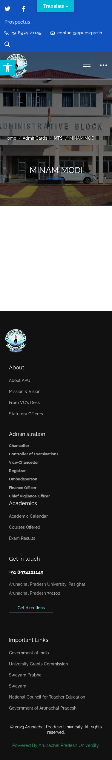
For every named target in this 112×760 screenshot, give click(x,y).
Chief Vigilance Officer (29, 496)
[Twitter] (9, 621)
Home (10, 138)
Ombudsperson (23, 479)
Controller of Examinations (33, 454)
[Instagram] (27, 621)
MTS (58, 138)
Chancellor (19, 445)
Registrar (17, 470)
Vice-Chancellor (24, 462)
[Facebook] (18, 621)
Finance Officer (22, 487)
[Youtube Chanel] (37, 621)
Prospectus (17, 22)
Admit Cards (35, 138)
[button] (8, 67)
